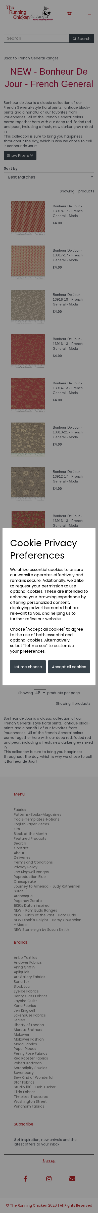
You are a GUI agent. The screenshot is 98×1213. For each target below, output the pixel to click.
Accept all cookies (69, 666)
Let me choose (28, 666)
